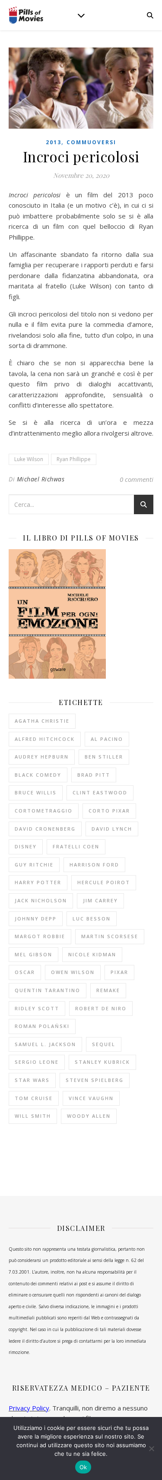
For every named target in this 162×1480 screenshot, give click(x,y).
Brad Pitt (93, 775)
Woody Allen (89, 1116)
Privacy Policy (29, 1408)
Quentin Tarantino (47, 990)
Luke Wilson (28, 459)
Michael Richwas (41, 479)
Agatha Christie (42, 721)
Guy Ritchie (34, 864)
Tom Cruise (34, 1098)
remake (108, 990)
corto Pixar (109, 810)
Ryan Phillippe (74, 459)
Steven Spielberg (95, 1080)
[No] (151, 1448)
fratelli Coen (76, 846)
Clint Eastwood (100, 792)
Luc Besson (92, 918)
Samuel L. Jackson (45, 1044)
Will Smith (33, 1116)
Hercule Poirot (103, 882)
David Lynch (112, 828)
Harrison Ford (94, 864)
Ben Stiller (104, 756)
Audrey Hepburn (42, 756)
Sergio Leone (37, 1062)
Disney (26, 846)
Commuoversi (91, 142)
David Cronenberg (45, 828)
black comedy (38, 775)
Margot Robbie (40, 936)
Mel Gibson (33, 954)
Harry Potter (38, 882)
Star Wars (32, 1080)
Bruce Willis (36, 792)
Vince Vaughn (91, 1098)
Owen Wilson (73, 972)
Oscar (25, 972)
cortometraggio (44, 810)
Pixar (119, 972)
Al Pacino (107, 739)
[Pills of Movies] (26, 15)
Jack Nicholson (41, 900)
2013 (53, 142)
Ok (83, 1467)
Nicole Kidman (92, 954)
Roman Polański (42, 1026)
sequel (103, 1044)
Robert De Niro (101, 1008)
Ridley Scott (37, 1008)
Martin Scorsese (109, 936)
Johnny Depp (36, 918)
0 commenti (136, 479)
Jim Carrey (100, 900)
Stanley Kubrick (102, 1062)
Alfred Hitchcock (45, 739)
